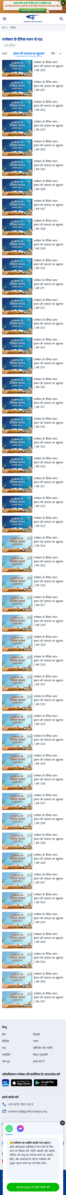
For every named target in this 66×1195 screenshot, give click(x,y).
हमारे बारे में (38, 1061)
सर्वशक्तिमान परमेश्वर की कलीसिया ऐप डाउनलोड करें (31, 1074)
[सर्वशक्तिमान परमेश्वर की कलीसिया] (33, 18)
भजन (35, 1041)
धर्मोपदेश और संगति (42, 1047)
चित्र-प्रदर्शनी (40, 1054)
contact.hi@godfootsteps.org (27, 1111)
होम (3, 27)
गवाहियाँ (6, 1054)
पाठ (4, 1047)
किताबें (36, 1034)
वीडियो (13, 27)
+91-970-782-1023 (20, 1104)
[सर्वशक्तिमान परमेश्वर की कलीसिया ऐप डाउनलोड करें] (5, 1082)
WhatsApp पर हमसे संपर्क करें (33, 1187)
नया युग (6, 1061)
